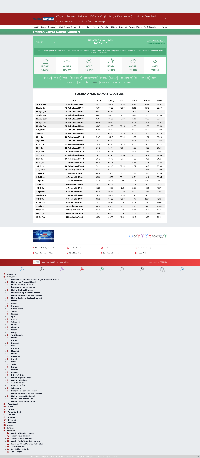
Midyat (14, 354)
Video (10, 407)
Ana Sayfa (11, 274)
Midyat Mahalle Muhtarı (22, 285)
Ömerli (14, 359)
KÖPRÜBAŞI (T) (126, 78)
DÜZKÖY (103, 78)
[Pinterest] (138, 235)
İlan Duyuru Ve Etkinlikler (23, 287)
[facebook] (22, 269)
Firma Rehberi (14, 412)
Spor (89, 27)
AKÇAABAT (46, 78)
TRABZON (71, 82)
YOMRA (94, 82)
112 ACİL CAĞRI (83, 21)
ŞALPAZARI (127, 82)
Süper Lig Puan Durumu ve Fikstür (27, 444)
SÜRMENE (145, 78)
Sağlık (74, 27)
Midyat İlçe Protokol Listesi (23, 282)
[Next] (162, 235)
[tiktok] (122, 269)
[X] (135, 235)
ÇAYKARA (116, 82)
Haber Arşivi (142, 253)
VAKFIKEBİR (83, 82)
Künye (59, 16)
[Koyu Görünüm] (163, 27)
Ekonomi (123, 27)
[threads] (142, 269)
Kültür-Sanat (64, 27)
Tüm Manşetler (75, 253)
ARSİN (65, 78)
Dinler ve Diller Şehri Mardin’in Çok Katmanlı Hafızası (35, 279)
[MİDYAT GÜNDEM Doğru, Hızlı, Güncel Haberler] (43, 19)
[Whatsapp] (165, 235)
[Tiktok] (154, 235)
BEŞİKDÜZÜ (76, 78)
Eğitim (114, 27)
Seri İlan (11, 415)
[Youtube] (150, 235)
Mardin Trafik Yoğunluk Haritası (150, 248)
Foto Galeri (12, 404)
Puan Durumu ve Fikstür (44, 253)
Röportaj (11, 417)
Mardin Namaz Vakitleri (113, 248)
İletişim (71, 16)
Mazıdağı (15, 351)
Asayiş (96, 27)
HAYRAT (113, 78)
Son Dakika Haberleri (111, 253)
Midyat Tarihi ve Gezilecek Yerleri (26, 298)
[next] (162, 269)
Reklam (82, 16)
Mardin (36, 27)
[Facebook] (131, 235)
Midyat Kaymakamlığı (121, 16)
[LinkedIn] (146, 235)
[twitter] (42, 269)
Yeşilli (13, 364)
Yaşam (132, 27)
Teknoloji (105, 27)
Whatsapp (100, 21)
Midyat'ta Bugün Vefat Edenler (25, 293)
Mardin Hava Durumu (78, 248)
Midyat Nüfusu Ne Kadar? (23, 396)
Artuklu (14, 340)
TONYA (154, 78)
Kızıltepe (15, 348)
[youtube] (82, 269)
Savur (13, 362)
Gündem (52, 27)
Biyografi (11, 420)
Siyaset (82, 27)
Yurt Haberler (150, 27)
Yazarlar (11, 409)
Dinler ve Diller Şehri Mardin (24, 391)
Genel (43, 27)
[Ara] (166, 19)
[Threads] (158, 235)
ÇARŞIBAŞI (104, 82)
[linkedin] (182, 269)
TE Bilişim (163, 262)
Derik (13, 346)
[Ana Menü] (166, 27)
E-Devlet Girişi (98, 16)
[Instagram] (142, 235)
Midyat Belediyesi (146, 16)
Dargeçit (15, 343)
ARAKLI (57, 78)
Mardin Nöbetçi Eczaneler (45, 248)
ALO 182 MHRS (64, 21)
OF (136, 78)
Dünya (139, 27)
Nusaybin (15, 356)
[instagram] (62, 269)
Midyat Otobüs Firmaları (22, 290)
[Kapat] (198, 456)
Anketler (11, 423)
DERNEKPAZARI (90, 78)
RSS (37, 262)
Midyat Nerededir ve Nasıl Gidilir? (26, 295)
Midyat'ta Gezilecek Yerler (23, 401)
